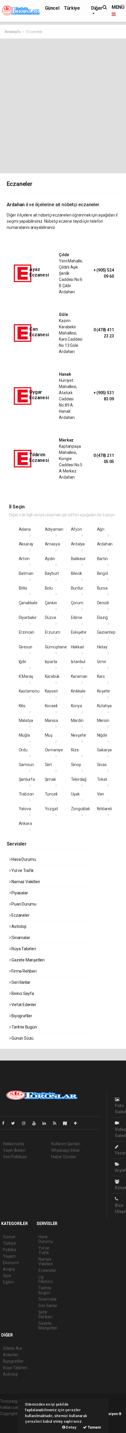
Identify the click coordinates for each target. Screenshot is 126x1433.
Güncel (52, 8)
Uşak (75, 794)
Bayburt (52, 573)
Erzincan (26, 632)
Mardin (77, 720)
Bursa (102, 588)
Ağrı (100, 529)
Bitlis (23, 588)
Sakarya (104, 750)
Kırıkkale (78, 691)
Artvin (24, 558)
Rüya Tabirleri (23, 948)
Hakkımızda (13, 1143)
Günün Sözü (22, 1038)
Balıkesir (78, 558)
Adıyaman (54, 529)
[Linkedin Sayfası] (46, 1123)
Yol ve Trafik (22, 870)
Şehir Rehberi (45, 1314)
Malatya (26, 720)
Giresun (26, 647)
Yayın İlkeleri (14, 1150)
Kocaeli (51, 705)
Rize (75, 750)
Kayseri (51, 691)
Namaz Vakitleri (25, 881)
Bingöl (102, 573)
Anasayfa (13, 31)
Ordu (23, 750)
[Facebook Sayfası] (5, 1123)
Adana (25, 529)
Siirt (48, 764)
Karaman (79, 676)
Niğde (102, 735)
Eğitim (8, 1282)
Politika (9, 1249)
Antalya (78, 544)
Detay (70, 1427)
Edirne (76, 617)
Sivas (102, 764)
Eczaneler (20, 915)
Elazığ (102, 617)
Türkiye (72, 8)
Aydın (50, 558)
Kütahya (104, 705)
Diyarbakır (28, 617)
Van (100, 794)
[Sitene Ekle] (78, 1123)
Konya (76, 705)
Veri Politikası (15, 1156)
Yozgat (51, 808)
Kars (101, 676)
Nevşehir (78, 735)
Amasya (52, 544)
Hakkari (77, 647)
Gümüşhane (56, 647)
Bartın (102, 558)
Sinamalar (20, 937)
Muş (48, 735)
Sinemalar (47, 1299)
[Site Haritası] (67, 1123)
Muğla (24, 735)
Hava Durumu (23, 859)
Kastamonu (29, 691)
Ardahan (105, 544)
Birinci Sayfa (22, 993)
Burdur (77, 588)
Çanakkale (28, 602)
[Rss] (57, 1123)
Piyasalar (19, 893)
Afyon (76, 529)
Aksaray (26, 544)
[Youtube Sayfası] (36, 1123)
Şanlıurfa (27, 779)
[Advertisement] (63, 104)
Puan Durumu (23, 904)
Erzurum (53, 632)
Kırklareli (104, 808)
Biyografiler (21, 1015)
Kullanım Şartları (65, 1143)
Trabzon (26, 794)
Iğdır (22, 661)
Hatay (102, 647)
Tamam (94, 1427)
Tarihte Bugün (24, 1027)
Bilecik (76, 573)
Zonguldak (80, 808)
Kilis (22, 705)
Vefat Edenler (23, 1004)
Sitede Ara (12, 1348)
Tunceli (51, 794)
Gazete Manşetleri (28, 960)
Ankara (25, 823)
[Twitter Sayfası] (15, 1123)
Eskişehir (79, 632)
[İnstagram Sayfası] (26, 1123)
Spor (7, 1275)
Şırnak (50, 779)
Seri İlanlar (20, 982)
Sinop (76, 764)
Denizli (103, 602)
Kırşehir (103, 691)
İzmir (101, 661)
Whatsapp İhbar (65, 1150)
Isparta (51, 661)
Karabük (52, 676)
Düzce (50, 617)
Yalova (25, 808)
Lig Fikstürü (45, 1279)
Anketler (10, 1354)
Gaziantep (106, 632)
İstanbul (78, 661)
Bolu (49, 588)
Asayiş (9, 1269)
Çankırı (51, 602)
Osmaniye (54, 750)
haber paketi (11, 1419)
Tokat (102, 779)
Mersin (103, 720)
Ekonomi (11, 1262)
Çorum (77, 602)
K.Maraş (26, 676)
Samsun (26, 764)
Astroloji (18, 926)
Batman (26, 573)
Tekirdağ (78, 779)
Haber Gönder (63, 1156)
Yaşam (9, 1256)
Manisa (51, 720)
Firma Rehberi (23, 971)
